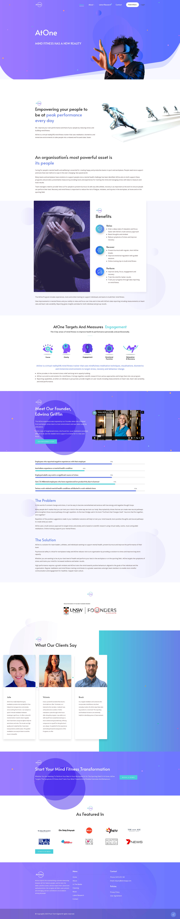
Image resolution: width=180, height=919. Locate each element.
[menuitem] (81, 5)
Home (75, 877)
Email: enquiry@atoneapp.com (120, 881)
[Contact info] (173, 914)
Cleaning (76, 888)
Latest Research (78, 895)
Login (143, 5)
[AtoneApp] (39, 4)
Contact (75, 899)
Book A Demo (132, 5)
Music (75, 892)
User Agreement (116, 896)
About (75, 881)
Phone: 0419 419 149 (117, 877)
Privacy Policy (115, 892)
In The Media (77, 884)
